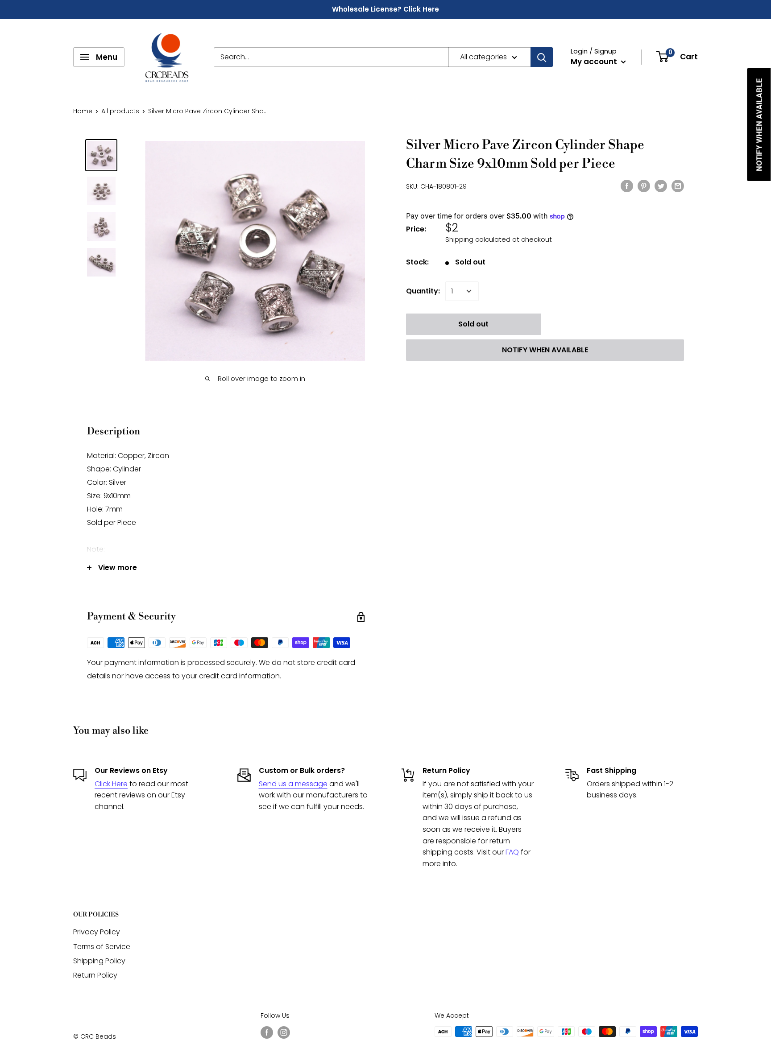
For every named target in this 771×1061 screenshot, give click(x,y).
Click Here (111, 784)
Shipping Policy (99, 961)
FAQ (512, 852)
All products (120, 111)
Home (82, 111)
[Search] (542, 57)
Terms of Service (101, 946)
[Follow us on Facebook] (267, 1032)
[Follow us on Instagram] (284, 1032)
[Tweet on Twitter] (661, 185)
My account (595, 61)
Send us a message (293, 784)
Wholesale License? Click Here (385, 9)
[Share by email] (678, 185)
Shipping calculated (477, 239)
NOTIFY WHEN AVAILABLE (545, 350)
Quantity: (423, 291)
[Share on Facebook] (627, 185)
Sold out (473, 324)
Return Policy (95, 975)
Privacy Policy (96, 932)
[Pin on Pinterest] (644, 185)
